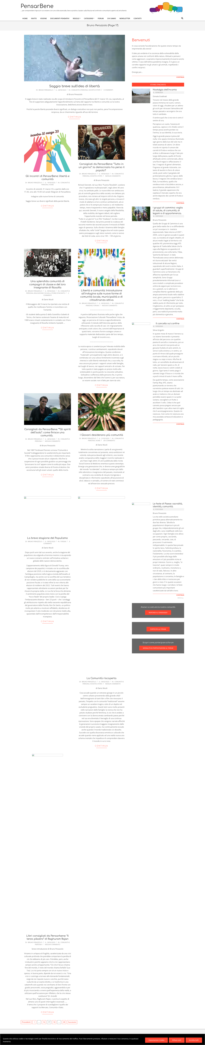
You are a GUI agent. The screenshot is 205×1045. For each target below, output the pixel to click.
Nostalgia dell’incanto (165, 90)
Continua (74, 117)
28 (64, 1022)
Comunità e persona (79, 90)
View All (180, 598)
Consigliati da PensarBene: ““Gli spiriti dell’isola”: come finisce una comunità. (47, 432)
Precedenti (26, 1022)
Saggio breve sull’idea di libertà (74, 86)
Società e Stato (94, 90)
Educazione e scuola (42, 293)
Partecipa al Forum (158, 629)
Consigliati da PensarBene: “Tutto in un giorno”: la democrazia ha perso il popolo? (102, 167)
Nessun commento (113, 176)
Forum (96, 305)
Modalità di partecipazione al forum (158, 648)
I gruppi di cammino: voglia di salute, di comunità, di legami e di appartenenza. (168, 210)
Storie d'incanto (58, 293)
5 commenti (108, 90)
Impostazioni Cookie (156, 1040)
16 (44, 1022)
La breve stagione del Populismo (47, 538)
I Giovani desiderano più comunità (101, 435)
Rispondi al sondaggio (158, 612)
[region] (102, 1039)
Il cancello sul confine (167, 323)
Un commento (109, 440)
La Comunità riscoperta (101, 678)
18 (54, 1022)
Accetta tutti (194, 1040)
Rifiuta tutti (176, 1040)
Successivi (72, 1022)
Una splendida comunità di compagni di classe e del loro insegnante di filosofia (47, 284)
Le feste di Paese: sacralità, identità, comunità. (167, 505)
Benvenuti (141, 40)
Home (51, 185)
